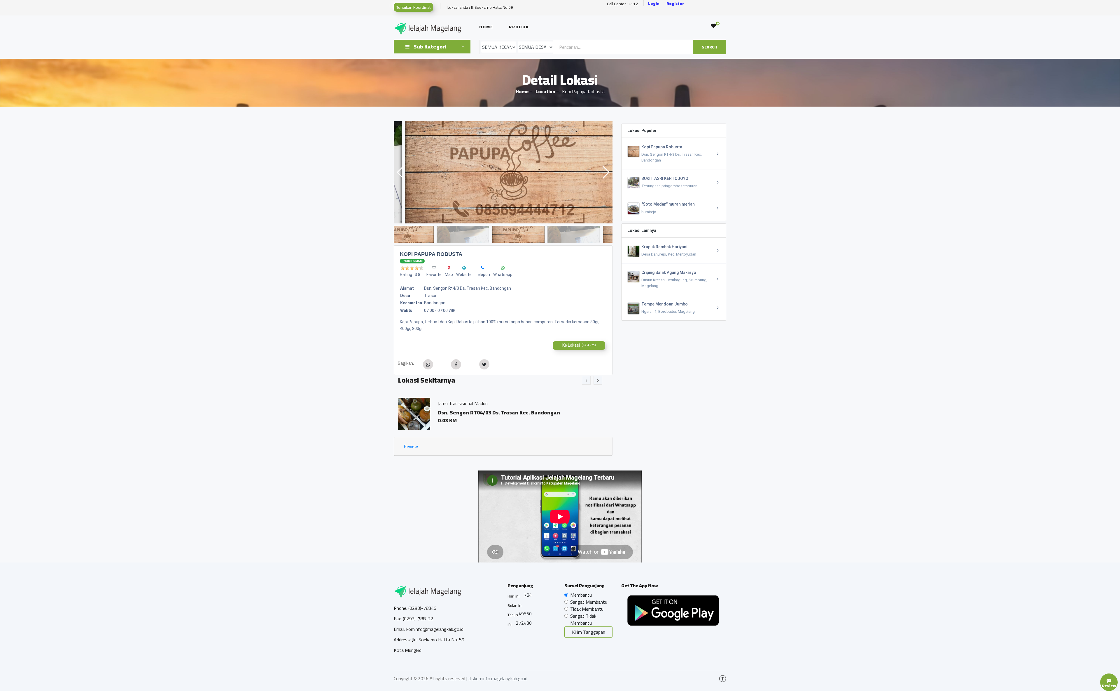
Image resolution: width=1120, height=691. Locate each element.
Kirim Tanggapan (588, 632)
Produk (519, 27)
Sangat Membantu (588, 601)
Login (653, 4)
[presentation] (586, 380)
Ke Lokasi (579, 345)
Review (411, 446)
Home (486, 27)
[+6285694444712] (482, 267)
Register (675, 4)
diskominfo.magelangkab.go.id (497, 678)
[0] (713, 26)
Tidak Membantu (586, 608)
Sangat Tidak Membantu (583, 619)
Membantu (581, 594)
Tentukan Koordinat (413, 7)
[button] (606, 172)
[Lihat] (503, 172)
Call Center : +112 (622, 4)
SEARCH (709, 47)
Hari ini (513, 596)
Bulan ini (515, 605)
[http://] (464, 267)
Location (545, 91)
